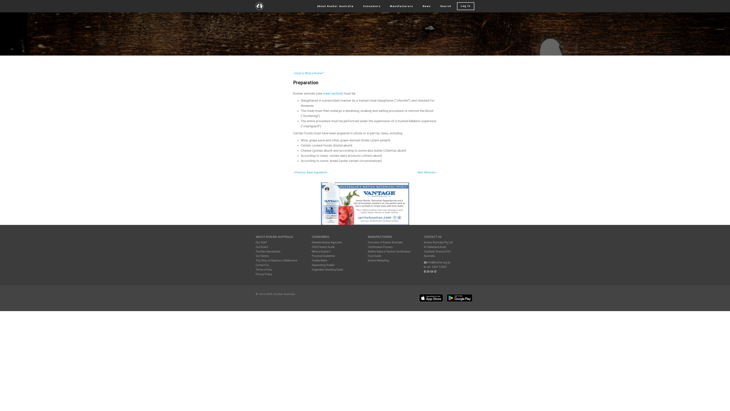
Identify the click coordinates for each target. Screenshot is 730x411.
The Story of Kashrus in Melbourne (276, 260)
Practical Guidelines (323, 255)
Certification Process (380, 247)
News (427, 6)
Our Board (262, 247)
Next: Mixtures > (427, 172)
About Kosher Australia (335, 6)
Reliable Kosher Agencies (327, 242)
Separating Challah (323, 265)
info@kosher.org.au (439, 262)
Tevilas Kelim (319, 260)
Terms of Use (264, 269)
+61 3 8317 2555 (436, 266)
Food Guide (374, 255)
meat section (332, 93)
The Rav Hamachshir (268, 251)
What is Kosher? (321, 251)
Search (445, 6)
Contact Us (262, 265)
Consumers (371, 6)
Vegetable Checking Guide (327, 269)
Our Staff (261, 242)
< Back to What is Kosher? (308, 73)
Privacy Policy (264, 274)
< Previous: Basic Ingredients (310, 172)
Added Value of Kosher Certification (389, 251)
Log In (466, 6)
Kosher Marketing (378, 260)
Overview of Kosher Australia (385, 242)
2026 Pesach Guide (323, 247)
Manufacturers (401, 6)
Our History (262, 255)
